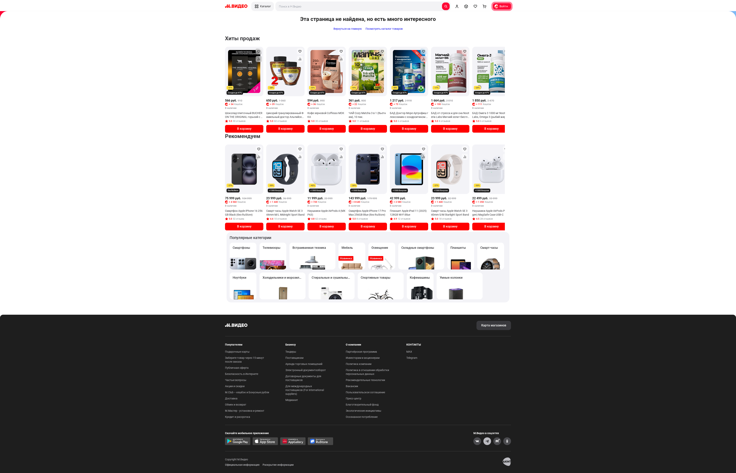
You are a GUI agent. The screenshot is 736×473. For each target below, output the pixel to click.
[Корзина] (484, 6)
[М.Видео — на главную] (236, 6)
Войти (503, 6)
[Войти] (457, 6)
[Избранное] (475, 6)
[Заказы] (466, 6)
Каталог (265, 6)
